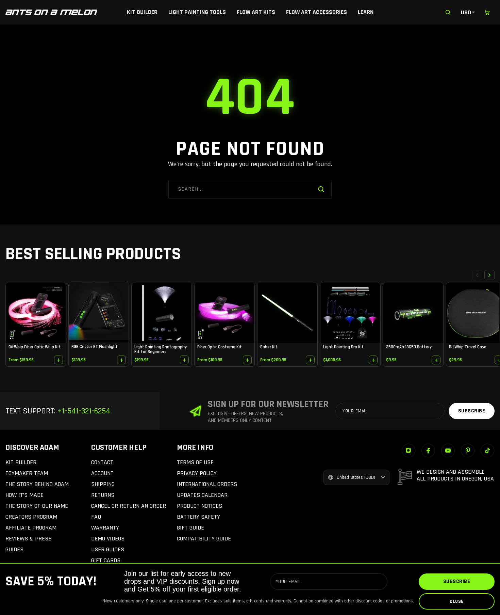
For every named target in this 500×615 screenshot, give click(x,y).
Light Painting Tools (197, 12)
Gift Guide (190, 528)
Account (102, 473)
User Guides (107, 549)
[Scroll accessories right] (489, 275)
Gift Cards (105, 560)
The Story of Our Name (36, 506)
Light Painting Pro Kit (343, 347)
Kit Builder (142, 12)
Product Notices (199, 506)
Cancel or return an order (128, 506)
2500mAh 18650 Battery (409, 347)
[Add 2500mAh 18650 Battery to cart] (436, 360)
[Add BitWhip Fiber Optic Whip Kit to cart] (58, 360)
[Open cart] (487, 12)
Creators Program (31, 517)
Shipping (103, 484)
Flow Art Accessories (316, 12)
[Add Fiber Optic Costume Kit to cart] (247, 360)
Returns (102, 495)
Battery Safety (198, 517)
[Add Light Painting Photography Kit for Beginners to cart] (184, 360)
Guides (14, 549)
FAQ (96, 517)
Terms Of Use (195, 462)
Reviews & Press (28, 538)
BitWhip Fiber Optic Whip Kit (35, 347)
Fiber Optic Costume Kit (219, 347)
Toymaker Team (26, 473)
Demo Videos (107, 538)
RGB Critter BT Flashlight (94, 346)
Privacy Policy (197, 473)
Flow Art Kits (256, 12)
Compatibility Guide (204, 538)
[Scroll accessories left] (477, 275)
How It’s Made (24, 495)
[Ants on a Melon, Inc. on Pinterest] (468, 450)
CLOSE (457, 601)
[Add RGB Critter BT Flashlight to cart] (121, 360)
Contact (102, 462)
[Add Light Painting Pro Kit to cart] (373, 360)
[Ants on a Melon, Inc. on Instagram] (408, 450)
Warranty (105, 528)
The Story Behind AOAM (37, 484)
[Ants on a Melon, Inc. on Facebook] (428, 450)
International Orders (207, 484)
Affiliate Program (30, 528)
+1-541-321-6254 (82, 411)
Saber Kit (269, 347)
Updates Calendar (202, 495)
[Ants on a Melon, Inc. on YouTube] (448, 450)
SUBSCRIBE (456, 581)
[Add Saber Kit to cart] (310, 360)
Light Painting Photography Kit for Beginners (160, 349)
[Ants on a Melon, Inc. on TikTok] (487, 450)
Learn (365, 12)
